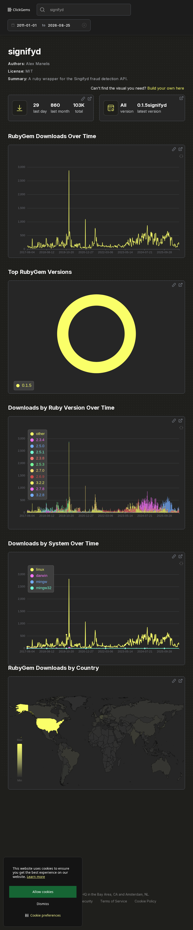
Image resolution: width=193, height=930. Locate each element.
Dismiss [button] (43, 903)
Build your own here (165, 88)
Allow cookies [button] (42, 891)
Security (86, 901)
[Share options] (83, 98)
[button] (42, 915)
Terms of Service (113, 901)
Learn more (36, 877)
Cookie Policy (145, 901)
